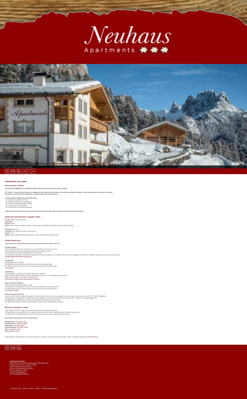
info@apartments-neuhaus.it (23, 367)
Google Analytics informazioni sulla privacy (18, 256)
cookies (37, 388)
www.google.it (9, 268)
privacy (31, 388)
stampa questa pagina (50, 388)
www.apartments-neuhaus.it (24, 368)
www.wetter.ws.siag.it (11, 290)
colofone (25, 388)
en (33, 171)
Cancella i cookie (21, 322)
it (29, 171)
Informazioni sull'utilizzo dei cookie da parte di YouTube (22, 279)
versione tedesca (92, 337)
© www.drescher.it (15, 388)
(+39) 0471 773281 (31, 365)
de (25, 171)
